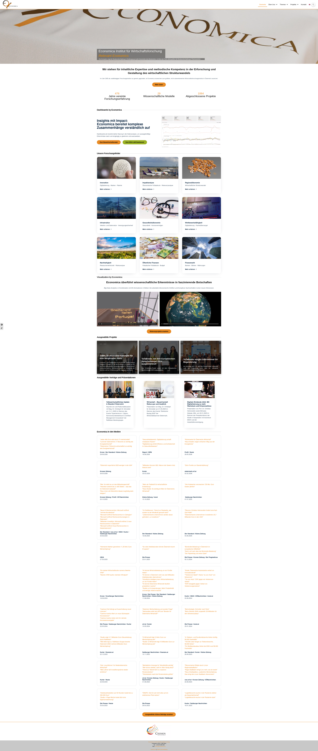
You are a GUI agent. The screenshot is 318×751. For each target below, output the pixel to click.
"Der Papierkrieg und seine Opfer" (196, 553)
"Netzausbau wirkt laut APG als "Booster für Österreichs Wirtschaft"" (156, 612)
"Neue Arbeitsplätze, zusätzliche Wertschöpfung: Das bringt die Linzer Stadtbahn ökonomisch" (201, 673)
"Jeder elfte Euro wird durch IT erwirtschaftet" (115, 439)
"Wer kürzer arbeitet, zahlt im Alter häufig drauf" (158, 667)
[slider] (128, 323)
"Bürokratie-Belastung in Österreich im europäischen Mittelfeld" (197, 548)
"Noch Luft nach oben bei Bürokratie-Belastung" (200, 551)
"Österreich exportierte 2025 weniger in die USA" (116, 465)
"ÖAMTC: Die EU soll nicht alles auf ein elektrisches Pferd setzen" (155, 694)
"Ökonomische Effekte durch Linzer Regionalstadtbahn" (196, 666)
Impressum (153, 749)
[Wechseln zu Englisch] (310, 4)
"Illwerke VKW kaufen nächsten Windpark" (114, 575)
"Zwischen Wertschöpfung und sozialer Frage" (157, 609)
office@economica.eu (160, 746)
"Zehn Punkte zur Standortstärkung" (196, 465)
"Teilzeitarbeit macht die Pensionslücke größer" (157, 674)
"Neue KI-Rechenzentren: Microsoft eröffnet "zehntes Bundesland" (114, 511)
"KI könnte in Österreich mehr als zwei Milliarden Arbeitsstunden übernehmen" (158, 576)
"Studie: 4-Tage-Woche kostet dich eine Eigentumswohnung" (113, 698)
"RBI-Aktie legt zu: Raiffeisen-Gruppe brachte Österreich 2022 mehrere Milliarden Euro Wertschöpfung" (115, 644)
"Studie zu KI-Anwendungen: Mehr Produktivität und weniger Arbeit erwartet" (158, 589)
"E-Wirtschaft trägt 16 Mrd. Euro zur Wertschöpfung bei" (154, 638)
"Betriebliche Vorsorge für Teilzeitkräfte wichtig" (157, 665)
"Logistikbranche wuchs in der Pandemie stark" (200, 697)
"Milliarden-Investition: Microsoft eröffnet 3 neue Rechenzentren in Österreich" (115, 522)
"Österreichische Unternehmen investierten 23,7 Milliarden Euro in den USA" (200, 516)
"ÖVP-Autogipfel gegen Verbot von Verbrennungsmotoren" (196, 585)
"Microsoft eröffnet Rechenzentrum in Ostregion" (116, 515)
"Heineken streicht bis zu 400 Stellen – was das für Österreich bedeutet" (115, 487)
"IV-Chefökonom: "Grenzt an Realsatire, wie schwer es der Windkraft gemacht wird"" (156, 511)
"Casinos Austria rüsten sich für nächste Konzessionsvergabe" (113, 619)
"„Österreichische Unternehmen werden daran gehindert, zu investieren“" (157, 516)
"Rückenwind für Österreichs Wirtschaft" (198, 439)
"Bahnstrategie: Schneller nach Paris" (197, 609)
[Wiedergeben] (99, 324)
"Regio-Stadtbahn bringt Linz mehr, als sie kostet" (201, 670)
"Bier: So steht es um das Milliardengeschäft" (115, 484)
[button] (313, 4)
